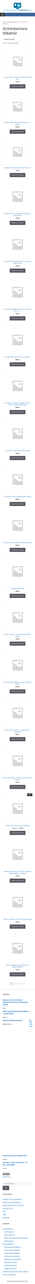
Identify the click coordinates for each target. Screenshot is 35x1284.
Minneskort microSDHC (12, 1259)
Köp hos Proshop (17, 86)
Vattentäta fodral (10, 1268)
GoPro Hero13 (9, 1235)
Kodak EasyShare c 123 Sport (13, 1205)
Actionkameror (8, 1229)
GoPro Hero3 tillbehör (12, 1250)
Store (5, 1214)
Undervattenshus (10, 1265)
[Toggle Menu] (2, 14)
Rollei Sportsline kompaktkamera (16, 1238)
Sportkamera (9, 1241)
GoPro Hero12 (9, 1232)
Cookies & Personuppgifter (12, 1199)
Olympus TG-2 (8, 1208)
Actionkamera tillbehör (12, 1247)
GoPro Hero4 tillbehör (12, 1253)
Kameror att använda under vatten (15, 1271)
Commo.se (6, 1177)
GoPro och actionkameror (12, 1202)
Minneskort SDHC (10, 1262)
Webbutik (6, 1217)
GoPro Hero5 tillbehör (12, 1256)
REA (4, 1211)
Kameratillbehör (12, 22)
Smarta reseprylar (9, 1274)
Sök (6, 1188)
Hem (4, 22)
